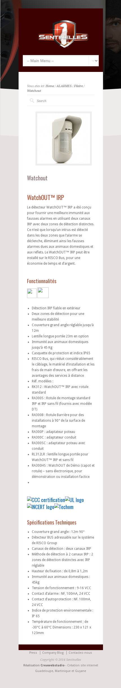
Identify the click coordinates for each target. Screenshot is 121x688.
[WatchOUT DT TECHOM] (63, 506)
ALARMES (64, 86)
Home (50, 86)
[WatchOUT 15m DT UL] (74, 499)
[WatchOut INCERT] (40, 506)
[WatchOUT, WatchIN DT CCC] (46, 499)
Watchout (34, 91)
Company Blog (53, 653)
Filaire (78, 86)
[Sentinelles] (63, 47)
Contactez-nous (80, 653)
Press (33, 653)
